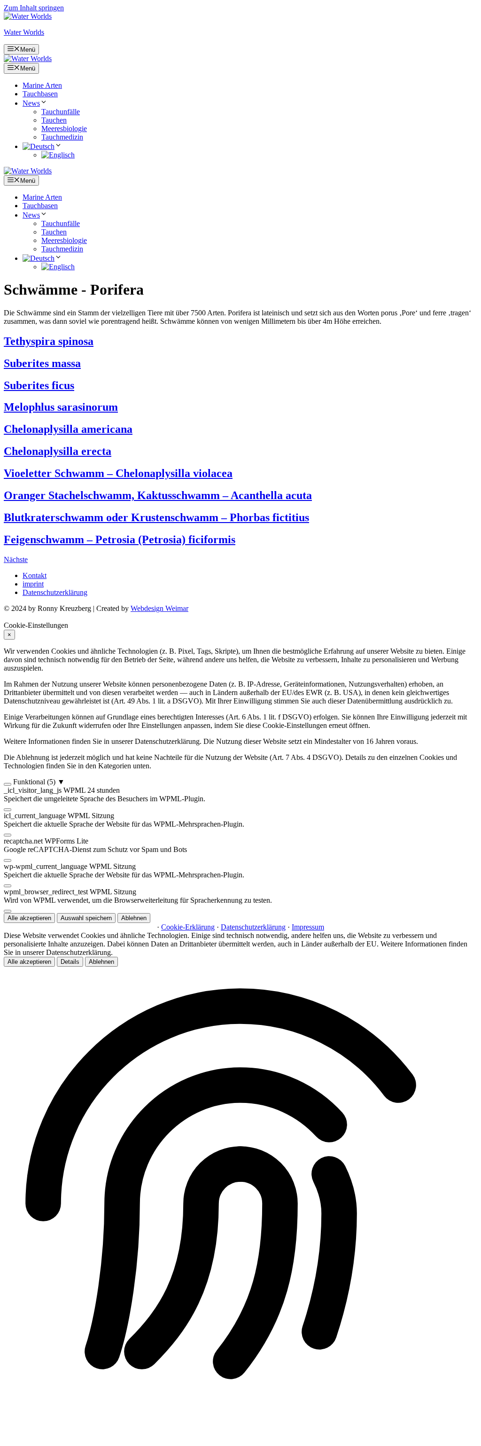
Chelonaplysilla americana (68, 429)
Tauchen (54, 120)
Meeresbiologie (64, 129)
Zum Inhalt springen (34, 8)
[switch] (7, 784)
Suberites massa (42, 363)
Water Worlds (24, 32)
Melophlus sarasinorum (61, 407)
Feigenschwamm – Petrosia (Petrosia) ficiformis (119, 539)
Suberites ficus (39, 385)
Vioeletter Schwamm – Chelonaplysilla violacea (118, 473)
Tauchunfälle (60, 112)
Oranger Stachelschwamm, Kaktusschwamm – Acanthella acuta (158, 495)
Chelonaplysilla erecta (57, 451)
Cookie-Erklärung (188, 927)
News (31, 103)
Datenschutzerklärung (55, 592)
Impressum (308, 927)
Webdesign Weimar (159, 608)
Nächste (16, 559)
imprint (33, 584)
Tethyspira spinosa (48, 341)
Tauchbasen (40, 94)
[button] (240, 782)
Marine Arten (42, 85)
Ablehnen (134, 918)
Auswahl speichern (86, 918)
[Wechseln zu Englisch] (58, 155)
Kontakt (35, 575)
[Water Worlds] (28, 59)
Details (70, 961)
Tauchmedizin (62, 137)
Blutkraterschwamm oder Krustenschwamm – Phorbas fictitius (156, 517)
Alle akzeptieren (29, 918)
